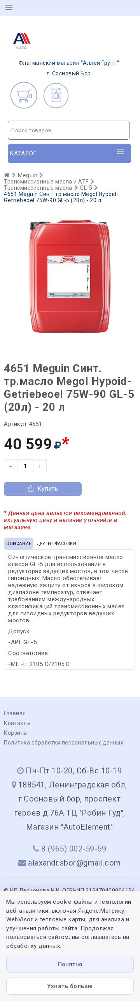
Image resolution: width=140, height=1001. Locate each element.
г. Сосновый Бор (69, 68)
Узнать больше (70, 986)
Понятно (70, 964)
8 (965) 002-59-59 (74, 848)
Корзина (15, 733)
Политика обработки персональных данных (63, 742)
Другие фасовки (56, 543)
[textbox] (69, 130)
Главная (15, 713)
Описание (18, 543)
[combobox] (69, 130)
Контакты (17, 723)
